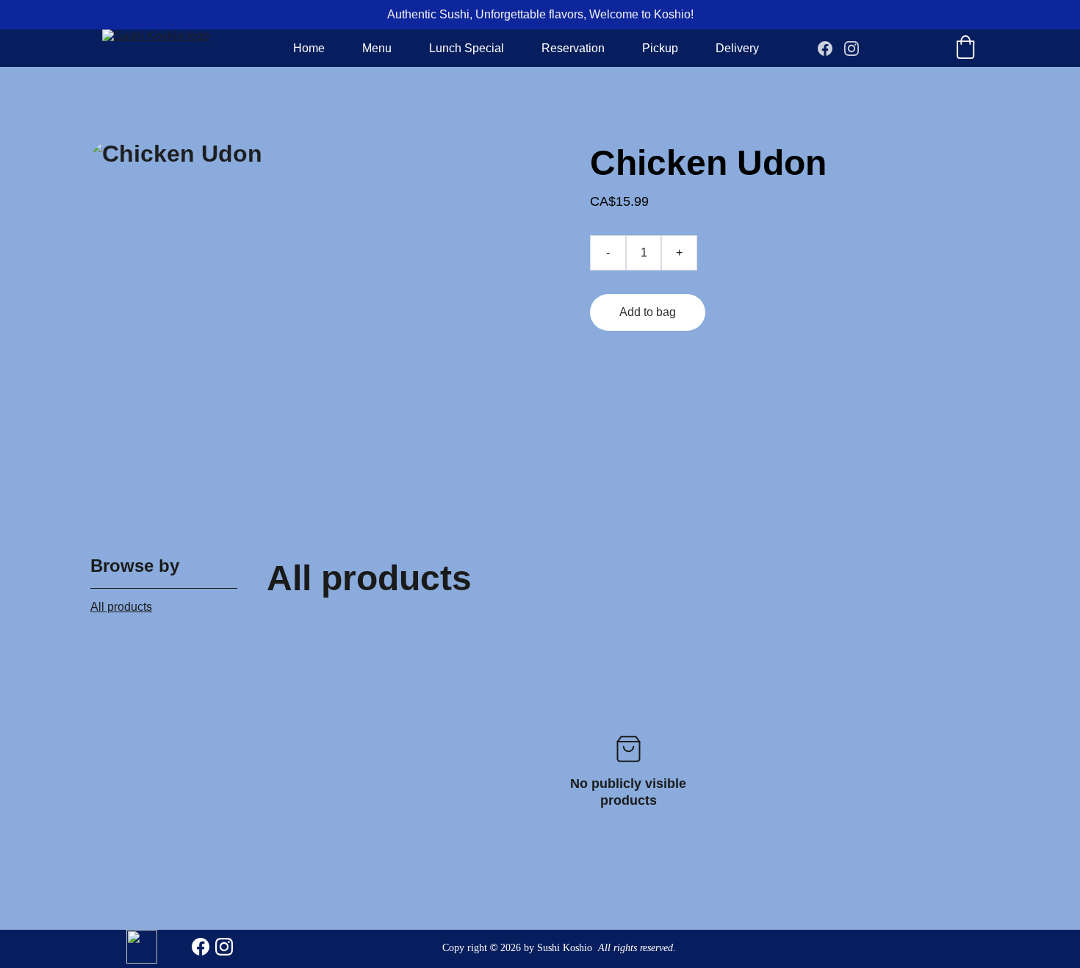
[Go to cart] (965, 48)
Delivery (737, 48)
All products (121, 606)
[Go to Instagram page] (851, 48)
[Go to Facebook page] (831, 48)
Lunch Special (466, 48)
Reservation (573, 48)
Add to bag (647, 312)
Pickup (660, 48)
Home (309, 48)
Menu (377, 48)
